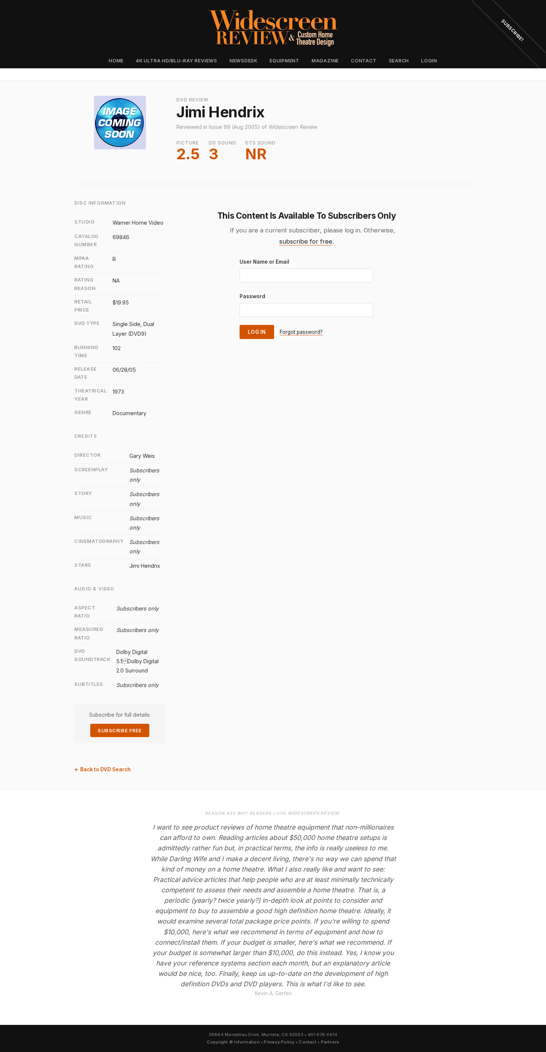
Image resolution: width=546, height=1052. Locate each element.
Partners (330, 1042)
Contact (363, 60)
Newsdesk (243, 60)
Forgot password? (301, 332)
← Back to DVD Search (102, 769)
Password (252, 296)
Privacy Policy (279, 1042)
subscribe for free (305, 241)
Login (429, 60)
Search (399, 60)
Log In (257, 332)
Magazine (325, 60)
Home (116, 60)
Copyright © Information (233, 1042)
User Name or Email (264, 262)
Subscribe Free (120, 730)
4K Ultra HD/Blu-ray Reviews (176, 60)
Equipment (284, 60)
